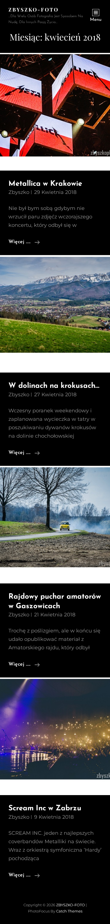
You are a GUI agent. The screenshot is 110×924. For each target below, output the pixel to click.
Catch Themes (69, 911)
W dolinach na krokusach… (53, 386)
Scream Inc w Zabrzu (44, 808)
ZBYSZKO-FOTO (33, 9)
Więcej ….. (24, 242)
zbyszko (18, 192)
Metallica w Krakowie (45, 184)
